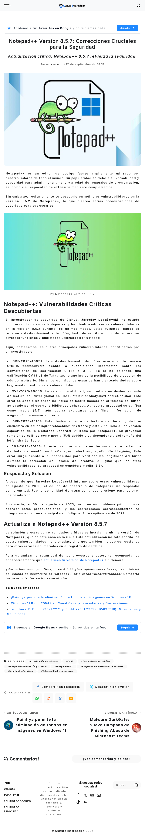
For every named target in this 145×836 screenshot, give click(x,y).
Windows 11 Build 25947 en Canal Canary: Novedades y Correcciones (69, 603)
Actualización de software (44, 661)
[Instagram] (92, 795)
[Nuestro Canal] (85, 802)
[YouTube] (99, 795)
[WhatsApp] (37, 698)
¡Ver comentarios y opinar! (106, 759)
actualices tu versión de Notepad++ (73, 560)
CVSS (70, 661)
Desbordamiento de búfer (96, 661)
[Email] (71, 698)
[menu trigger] (8, 5)
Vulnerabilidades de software (57, 671)
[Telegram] (60, 698)
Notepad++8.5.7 (64, 666)
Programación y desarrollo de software (102, 666)
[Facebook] (78, 795)
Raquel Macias (50, 64)
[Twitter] (85, 795)
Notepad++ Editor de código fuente (27, 666)
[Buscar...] (138, 5)
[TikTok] (78, 802)
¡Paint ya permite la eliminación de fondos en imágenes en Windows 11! (71, 597)
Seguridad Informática (21, 671)
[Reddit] (48, 698)
